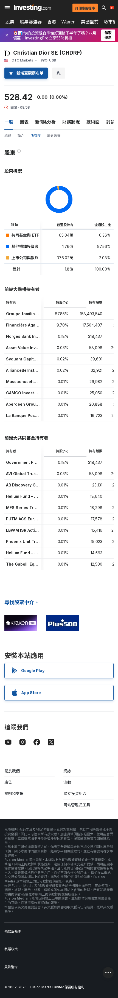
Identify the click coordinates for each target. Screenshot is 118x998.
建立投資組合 (74, 793)
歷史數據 (53, 135)
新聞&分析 (45, 122)
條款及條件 (12, 931)
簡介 (21, 135)
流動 (67, 782)
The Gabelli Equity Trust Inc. (33, 564)
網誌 (67, 771)
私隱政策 (11, 949)
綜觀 (7, 135)
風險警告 (11, 967)
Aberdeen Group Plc (25, 404)
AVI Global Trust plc (25, 473)
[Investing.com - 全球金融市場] (32, 7)
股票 (9, 22)
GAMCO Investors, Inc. (28, 392)
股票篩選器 (31, 22)
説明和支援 (14, 793)
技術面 (93, 122)
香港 (51, 22)
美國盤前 (90, 22)
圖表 (24, 122)
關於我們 (12, 771)
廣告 (8, 782)
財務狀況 (71, 122)
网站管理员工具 (76, 804)
